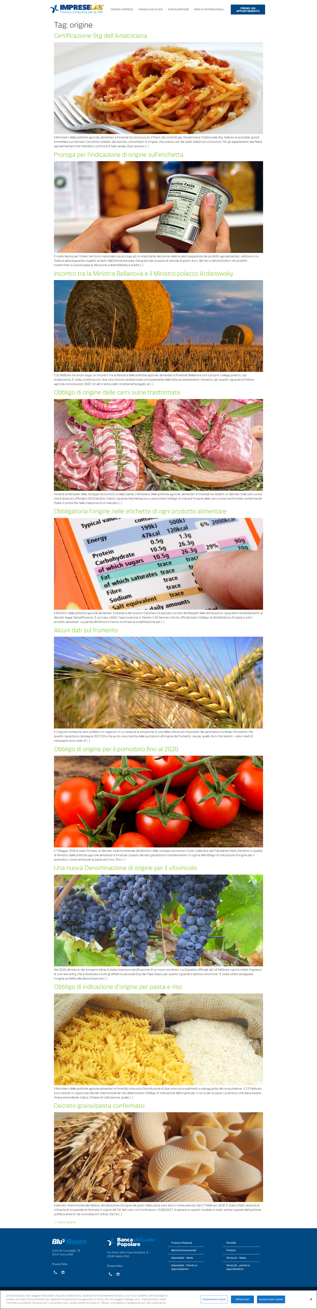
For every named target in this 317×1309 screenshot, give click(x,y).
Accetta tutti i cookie (271, 1299)
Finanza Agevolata (151, 9)
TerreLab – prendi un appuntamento (238, 1267)
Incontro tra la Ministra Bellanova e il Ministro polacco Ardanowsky (143, 273)
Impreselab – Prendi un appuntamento (184, 1267)
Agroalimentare (178, 9)
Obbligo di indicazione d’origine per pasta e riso (118, 986)
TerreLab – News (236, 1258)
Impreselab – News (182, 1258)
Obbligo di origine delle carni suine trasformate (117, 392)
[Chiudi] (311, 1299)
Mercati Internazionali (209, 9)
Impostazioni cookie (214, 1299)
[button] (248, 9)
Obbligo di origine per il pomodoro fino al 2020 (116, 749)
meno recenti (64, 1222)
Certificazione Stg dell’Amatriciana (100, 35)
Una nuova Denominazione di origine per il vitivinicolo (125, 867)
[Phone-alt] (55, 1272)
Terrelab (231, 1242)
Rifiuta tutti (242, 1299)
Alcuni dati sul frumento (86, 630)
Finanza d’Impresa (122, 9)
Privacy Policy (60, 1264)
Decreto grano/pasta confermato (99, 1105)
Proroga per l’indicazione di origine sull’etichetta (118, 154)
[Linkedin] (63, 1272)
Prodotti (231, 1250)
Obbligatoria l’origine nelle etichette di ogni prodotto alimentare (140, 511)
